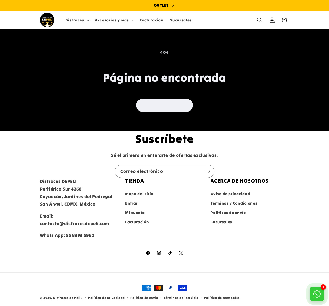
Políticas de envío (228, 212)
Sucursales (221, 222)
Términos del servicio (181, 297)
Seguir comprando (164, 105)
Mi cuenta (135, 212)
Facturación (137, 222)
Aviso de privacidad (230, 193)
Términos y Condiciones (234, 203)
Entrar (131, 203)
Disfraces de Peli (67, 297)
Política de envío (144, 297)
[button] (77, 20)
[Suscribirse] (208, 171)
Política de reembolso (222, 297)
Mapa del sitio (139, 193)
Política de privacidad (106, 297)
